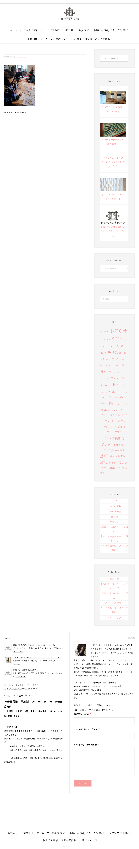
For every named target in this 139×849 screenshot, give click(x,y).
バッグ (110, 410)
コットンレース (122, 372)
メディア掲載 (112, 438)
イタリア (104, 346)
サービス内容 (114, 512)
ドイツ (112, 403)
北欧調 (117, 451)
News (7, 638)
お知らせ (118, 330)
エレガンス (113, 358)
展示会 (104, 462)
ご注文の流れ (114, 506)
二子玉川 (109, 450)
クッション (114, 365)
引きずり (113, 462)
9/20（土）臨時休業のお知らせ (25, 670)
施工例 (114, 517)
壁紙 (103, 456)
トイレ (104, 403)
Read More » (18, 651)
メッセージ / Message (86, 744)
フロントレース (110, 427)
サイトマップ (114, 618)
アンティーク (105, 339)
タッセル (108, 391)
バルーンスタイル (110, 415)
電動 (102, 472)
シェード (108, 384)
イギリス (119, 338)
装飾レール (114, 468)
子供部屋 (120, 456)
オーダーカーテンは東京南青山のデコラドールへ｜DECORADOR (69, 14)
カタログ (114, 522)
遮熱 (124, 468)
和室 (122, 450)
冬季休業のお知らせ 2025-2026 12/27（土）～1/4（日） (37, 658)
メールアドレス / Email (87, 729)
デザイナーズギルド (116, 397)
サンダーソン (119, 378)
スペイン (121, 384)
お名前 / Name (82, 713)
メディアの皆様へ (114, 603)
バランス (120, 409)
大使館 (111, 456)
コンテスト (105, 378)
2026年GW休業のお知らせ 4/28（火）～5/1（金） (34, 645)
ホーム (114, 501)
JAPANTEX (105, 331)
